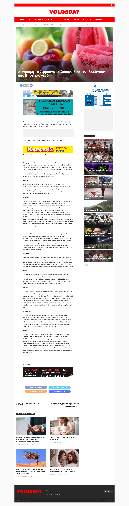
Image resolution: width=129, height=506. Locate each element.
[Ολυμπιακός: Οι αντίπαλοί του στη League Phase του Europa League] (98, 256)
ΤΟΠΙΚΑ (29, 19)
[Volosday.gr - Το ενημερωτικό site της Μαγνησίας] (64, 12)
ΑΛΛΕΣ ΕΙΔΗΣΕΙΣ (98, 19)
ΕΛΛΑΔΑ (57, 19)
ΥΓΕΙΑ (89, 19)
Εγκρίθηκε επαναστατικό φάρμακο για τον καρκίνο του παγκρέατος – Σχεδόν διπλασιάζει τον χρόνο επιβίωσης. (30, 439)
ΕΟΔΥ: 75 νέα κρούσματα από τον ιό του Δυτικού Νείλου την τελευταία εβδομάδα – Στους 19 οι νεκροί (30, 471)
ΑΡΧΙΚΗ (21, 19)
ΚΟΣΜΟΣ (76, 19)
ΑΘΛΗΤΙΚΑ (49, 19)
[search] (108, 19)
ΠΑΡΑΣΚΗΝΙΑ (38, 19)
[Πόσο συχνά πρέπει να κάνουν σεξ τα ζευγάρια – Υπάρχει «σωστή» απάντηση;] (64, 458)
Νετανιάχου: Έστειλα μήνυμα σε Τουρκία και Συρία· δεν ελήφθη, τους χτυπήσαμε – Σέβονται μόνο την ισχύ (97, 221)
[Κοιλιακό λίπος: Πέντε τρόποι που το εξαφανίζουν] (64, 426)
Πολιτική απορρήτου (99, 500)
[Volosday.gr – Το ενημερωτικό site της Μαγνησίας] (29, 491)
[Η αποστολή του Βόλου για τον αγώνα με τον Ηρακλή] (98, 145)
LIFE (83, 19)
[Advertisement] (48, 133)
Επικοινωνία (110, 500)
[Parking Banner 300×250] (98, 94)
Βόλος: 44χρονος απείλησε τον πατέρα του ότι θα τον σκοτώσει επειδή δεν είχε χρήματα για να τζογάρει (98, 172)
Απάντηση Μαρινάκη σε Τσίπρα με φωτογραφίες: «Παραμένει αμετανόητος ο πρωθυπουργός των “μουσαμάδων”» (98, 184)
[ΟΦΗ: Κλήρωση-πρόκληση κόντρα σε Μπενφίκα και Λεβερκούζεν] (98, 243)
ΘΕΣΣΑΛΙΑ (67, 19)
